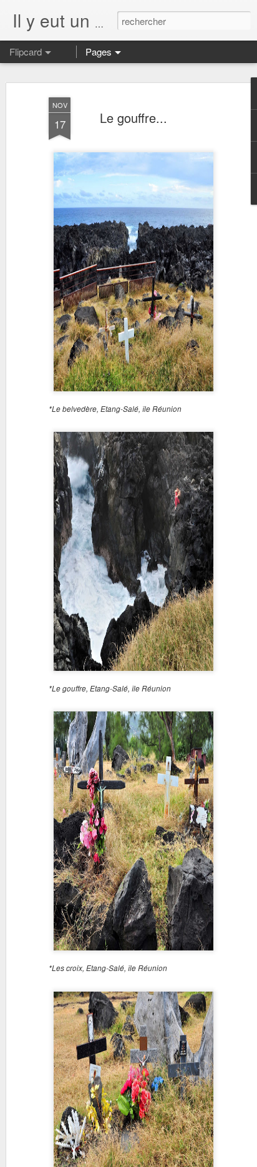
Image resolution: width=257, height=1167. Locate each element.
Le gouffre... (133, 118)
